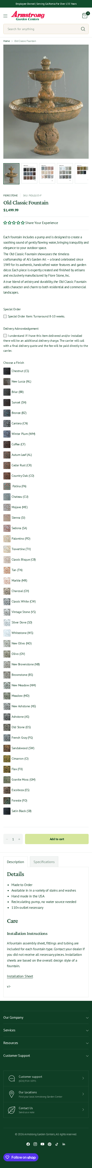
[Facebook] (28, 1144)
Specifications (44, 862)
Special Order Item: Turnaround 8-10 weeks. (36, 316)
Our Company (13, 1017)
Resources (10, 1043)
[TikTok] (56, 1144)
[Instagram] (35, 1144)
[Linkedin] (63, 1144)
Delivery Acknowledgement (20, 329)
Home (6, 41)
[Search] (83, 29)
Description (15, 862)
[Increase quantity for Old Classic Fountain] (19, 839)
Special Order (12, 309)
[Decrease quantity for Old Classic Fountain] (7, 839)
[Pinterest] (49, 1144)
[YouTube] (42, 1144)
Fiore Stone (10, 195)
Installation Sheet (20, 976)
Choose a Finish (13, 363)
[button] (14, 222)
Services (9, 1030)
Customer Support (16, 1055)
